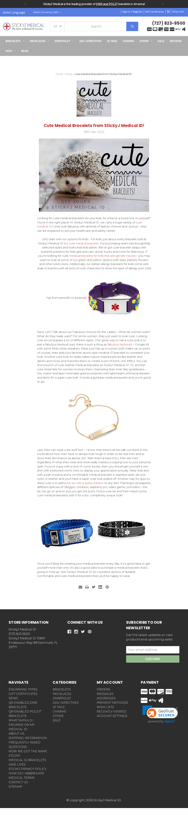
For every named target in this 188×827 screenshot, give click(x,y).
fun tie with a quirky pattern (85, 483)
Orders (103, 689)
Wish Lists (105, 707)
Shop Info (178, 11)
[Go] (132, 26)
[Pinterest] (107, 587)
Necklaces (38, 41)
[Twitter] (93, 587)
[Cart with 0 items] (168, 11)
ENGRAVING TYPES (23, 689)
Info (9, 51)
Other (144, 41)
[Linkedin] (100, 587)
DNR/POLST (62, 41)
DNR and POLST (107, 4)
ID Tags (112, 41)
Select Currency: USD (46, 12)
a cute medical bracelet (82, 243)
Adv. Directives (90, 41)
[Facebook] (69, 632)
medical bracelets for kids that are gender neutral (102, 255)
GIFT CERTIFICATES (23, 694)
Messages (105, 694)
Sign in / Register (132, 11)
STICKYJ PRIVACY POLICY (28, 769)
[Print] (87, 587)
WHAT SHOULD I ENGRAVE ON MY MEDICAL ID (22, 725)
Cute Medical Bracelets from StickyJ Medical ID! (94, 125)
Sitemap (15, 786)
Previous (25, 4)
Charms (128, 41)
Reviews (176, 41)
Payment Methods (112, 702)
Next (163, 4)
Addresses (106, 698)
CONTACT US (18, 782)
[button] (94, 62)
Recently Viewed (111, 711)
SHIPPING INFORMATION (28, 738)
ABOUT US (16, 733)
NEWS (13, 698)
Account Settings (112, 716)
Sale (161, 41)
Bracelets (13, 41)
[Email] (80, 587)
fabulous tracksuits (119, 344)
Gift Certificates (154, 11)
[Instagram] (76, 632)
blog (24, 51)
